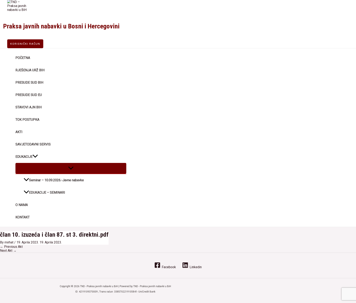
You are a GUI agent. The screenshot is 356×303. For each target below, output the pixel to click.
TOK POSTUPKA (27, 120)
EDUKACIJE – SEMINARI (47, 192)
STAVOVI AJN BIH (28, 107)
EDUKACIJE (24, 157)
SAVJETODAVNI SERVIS (33, 144)
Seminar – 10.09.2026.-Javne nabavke (56, 180)
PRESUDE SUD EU (28, 95)
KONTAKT (22, 217)
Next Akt (8, 251)
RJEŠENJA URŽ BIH (29, 70)
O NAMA (21, 205)
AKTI (18, 132)
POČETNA (22, 58)
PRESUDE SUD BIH (29, 82)
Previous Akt (11, 247)
